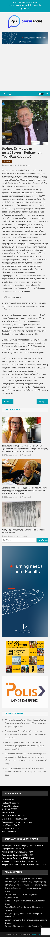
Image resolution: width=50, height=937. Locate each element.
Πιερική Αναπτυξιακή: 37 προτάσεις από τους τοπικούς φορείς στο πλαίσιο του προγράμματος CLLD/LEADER (25, 734)
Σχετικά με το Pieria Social (19, 5)
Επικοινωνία (36, 5)
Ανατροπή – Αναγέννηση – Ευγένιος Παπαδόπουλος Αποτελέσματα (24, 531)
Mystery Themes (38, 934)
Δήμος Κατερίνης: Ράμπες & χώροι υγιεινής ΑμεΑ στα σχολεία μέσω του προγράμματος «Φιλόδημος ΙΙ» (43, 402)
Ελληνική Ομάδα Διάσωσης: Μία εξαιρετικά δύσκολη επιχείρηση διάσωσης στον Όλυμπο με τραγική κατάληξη (24, 745)
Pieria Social (25, 165)
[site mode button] (41, 94)
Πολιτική (7, 161)
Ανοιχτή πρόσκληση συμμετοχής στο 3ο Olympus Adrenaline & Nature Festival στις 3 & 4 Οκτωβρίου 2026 (25, 771)
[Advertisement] (25, 68)
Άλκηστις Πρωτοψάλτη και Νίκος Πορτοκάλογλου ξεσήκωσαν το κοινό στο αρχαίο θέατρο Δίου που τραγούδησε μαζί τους (25, 723)
